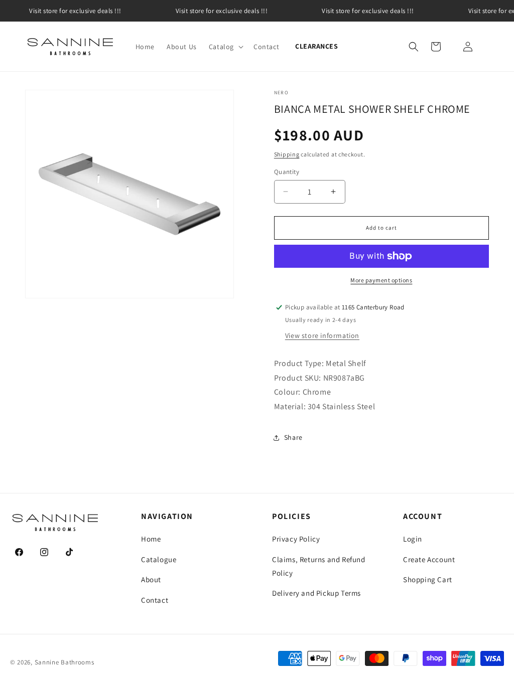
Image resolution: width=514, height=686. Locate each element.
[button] (225, 46)
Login (412, 539)
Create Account (429, 559)
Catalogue (158, 559)
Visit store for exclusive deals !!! (75, 11)
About (151, 579)
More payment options (381, 280)
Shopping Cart (427, 579)
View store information (322, 335)
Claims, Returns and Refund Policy (318, 566)
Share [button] (293, 437)
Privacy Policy (296, 539)
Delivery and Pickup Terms (316, 593)
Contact (154, 600)
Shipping (287, 154)
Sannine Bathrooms (64, 662)
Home (151, 539)
